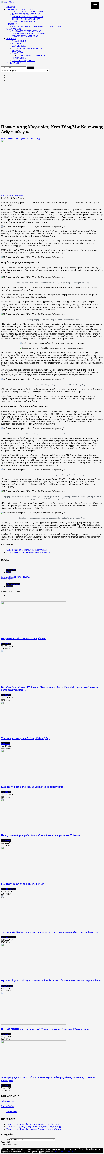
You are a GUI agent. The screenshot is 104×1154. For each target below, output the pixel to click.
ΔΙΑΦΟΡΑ (11, 38)
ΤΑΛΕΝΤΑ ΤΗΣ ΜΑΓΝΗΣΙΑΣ (26, 14)
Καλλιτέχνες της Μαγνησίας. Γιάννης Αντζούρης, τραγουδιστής (33, 1127)
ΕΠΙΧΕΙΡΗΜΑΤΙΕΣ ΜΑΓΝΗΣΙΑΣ (27, 16)
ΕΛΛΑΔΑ (16, 43)
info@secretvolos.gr (9, 1101)
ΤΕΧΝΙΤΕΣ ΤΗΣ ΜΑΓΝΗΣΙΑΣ (26, 19)
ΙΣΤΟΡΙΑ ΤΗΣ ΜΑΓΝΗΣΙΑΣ (25, 36)
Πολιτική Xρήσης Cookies (23, 60)
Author (9, 586)
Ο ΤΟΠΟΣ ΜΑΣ (13, 29)
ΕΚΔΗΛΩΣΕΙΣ (19, 58)
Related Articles (13, 584)
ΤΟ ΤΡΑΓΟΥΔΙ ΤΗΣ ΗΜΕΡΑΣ (31, 55)
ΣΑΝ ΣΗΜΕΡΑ (19, 46)
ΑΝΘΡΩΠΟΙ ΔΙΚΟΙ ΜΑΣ (23, 21)
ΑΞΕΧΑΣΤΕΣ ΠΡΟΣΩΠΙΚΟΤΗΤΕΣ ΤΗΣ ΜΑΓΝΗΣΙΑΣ (37, 26)
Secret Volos (7, 1106)
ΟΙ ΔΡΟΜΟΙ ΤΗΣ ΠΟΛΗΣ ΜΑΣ (26, 31)
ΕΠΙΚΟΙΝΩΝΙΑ (13, 63)
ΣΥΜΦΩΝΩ (58, 1151)
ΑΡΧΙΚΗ (10, 7)
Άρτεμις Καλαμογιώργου (12, 196)
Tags (8, 572)
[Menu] (95, 5)
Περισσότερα (70, 1151)
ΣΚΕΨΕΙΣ (16, 51)
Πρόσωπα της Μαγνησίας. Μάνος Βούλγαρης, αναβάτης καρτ (32, 1124)
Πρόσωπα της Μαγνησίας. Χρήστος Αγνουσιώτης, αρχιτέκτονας (34, 1129)
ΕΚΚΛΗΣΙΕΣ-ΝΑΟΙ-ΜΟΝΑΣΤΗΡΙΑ (29, 34)
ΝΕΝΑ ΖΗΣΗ (7, 579)
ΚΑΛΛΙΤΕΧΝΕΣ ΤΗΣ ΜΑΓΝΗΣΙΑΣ (29, 12)
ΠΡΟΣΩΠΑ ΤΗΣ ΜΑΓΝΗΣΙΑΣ (20, 9)
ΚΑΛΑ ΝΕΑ (17, 53)
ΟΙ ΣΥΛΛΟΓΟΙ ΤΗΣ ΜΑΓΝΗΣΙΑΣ (27, 48)
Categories (11, 570)
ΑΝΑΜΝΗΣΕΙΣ (19, 41)
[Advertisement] (52, 102)
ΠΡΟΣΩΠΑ (11, 24)
